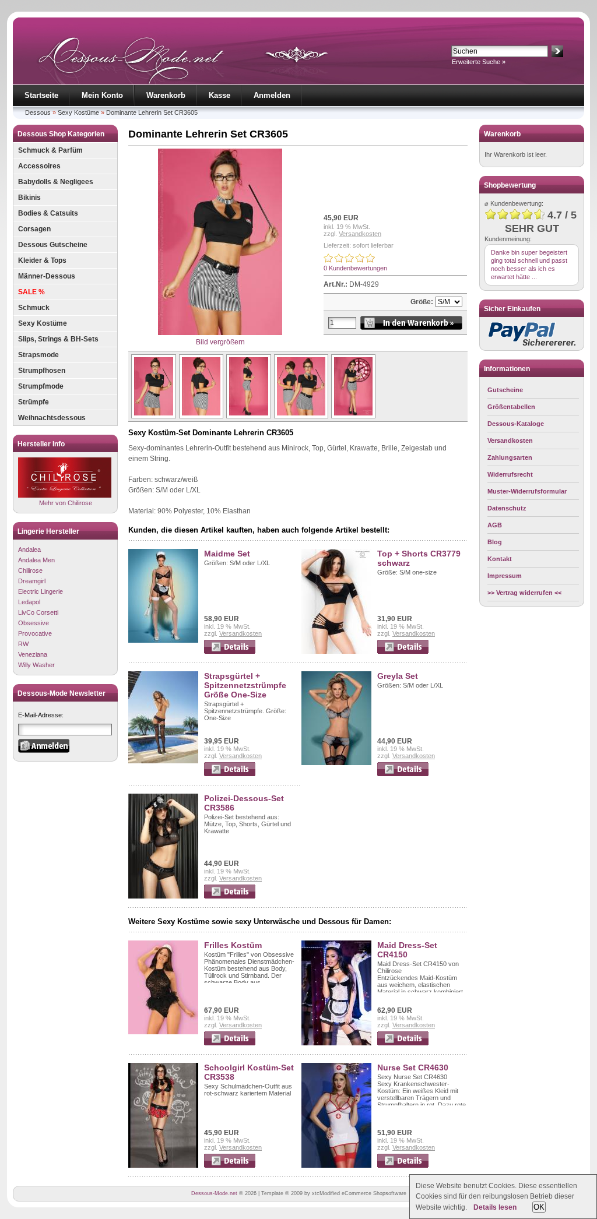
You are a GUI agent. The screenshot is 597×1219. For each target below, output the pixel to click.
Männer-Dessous (46, 276)
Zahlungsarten (509, 457)
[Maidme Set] (163, 640)
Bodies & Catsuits (48, 213)
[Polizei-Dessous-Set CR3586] (163, 896)
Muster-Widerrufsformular (527, 491)
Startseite (41, 95)
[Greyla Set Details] (403, 773)
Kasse (219, 95)
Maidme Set (227, 553)
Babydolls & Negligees (55, 182)
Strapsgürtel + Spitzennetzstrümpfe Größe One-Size (245, 685)
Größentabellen (511, 406)
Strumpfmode (41, 386)
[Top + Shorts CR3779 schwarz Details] (403, 651)
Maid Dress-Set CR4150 (407, 949)
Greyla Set (397, 676)
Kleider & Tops (42, 260)
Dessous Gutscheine (52, 245)
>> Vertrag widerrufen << (524, 592)
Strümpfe (33, 402)
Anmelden (272, 95)
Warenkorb (165, 95)
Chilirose (30, 570)
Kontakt (499, 558)
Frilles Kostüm (233, 945)
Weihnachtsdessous (52, 418)
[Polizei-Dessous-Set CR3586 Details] (229, 896)
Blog (494, 541)
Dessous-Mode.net (214, 1193)
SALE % (31, 292)
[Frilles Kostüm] (163, 1031)
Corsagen (34, 229)
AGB (494, 525)
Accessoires (39, 166)
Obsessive (33, 622)
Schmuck (34, 308)
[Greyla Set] (336, 762)
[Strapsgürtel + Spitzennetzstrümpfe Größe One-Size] (163, 761)
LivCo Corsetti (38, 612)
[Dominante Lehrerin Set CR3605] (152, 416)
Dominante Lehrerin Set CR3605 (152, 112)
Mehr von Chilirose (65, 502)
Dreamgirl (31, 580)
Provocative (35, 633)
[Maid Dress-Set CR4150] (336, 1043)
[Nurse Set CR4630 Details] (403, 1165)
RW (23, 643)
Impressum (504, 575)
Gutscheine (505, 389)
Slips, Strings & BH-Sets (58, 339)
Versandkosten (360, 233)
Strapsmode (38, 355)
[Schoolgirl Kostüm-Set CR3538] (163, 1165)
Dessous (38, 112)
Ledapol (29, 601)
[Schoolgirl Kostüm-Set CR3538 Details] (229, 1165)
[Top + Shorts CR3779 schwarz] (336, 651)
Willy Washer (36, 664)
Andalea (29, 549)
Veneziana (32, 654)
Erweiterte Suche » (478, 61)
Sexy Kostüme (78, 112)
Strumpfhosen (41, 371)
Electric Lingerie (40, 591)
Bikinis (29, 197)
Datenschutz (506, 508)
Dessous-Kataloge (515, 423)
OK (539, 1207)
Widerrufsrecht (510, 474)
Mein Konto (102, 95)
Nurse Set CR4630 (412, 1067)
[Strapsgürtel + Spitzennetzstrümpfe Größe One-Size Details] (229, 773)
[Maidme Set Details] (229, 651)
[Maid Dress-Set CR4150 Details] (403, 1043)
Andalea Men (36, 559)
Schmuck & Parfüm (50, 150)
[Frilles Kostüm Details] (229, 1043)
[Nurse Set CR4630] (336, 1165)
